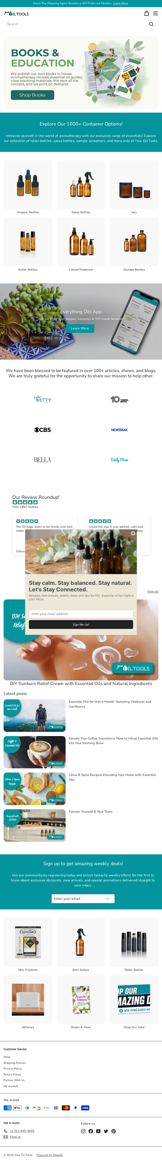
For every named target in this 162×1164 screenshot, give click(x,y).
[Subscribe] (107, 898)
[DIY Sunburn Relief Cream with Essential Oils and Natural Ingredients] (81, 639)
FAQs (7, 1057)
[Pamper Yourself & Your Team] (35, 825)
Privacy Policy (13, 1069)
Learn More (80, 328)
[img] (83, 502)
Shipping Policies (15, 1063)
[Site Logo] (119, 430)
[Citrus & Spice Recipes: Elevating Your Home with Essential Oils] (35, 789)
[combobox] (81, 24)
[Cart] (146, 13)
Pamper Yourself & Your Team (90, 811)
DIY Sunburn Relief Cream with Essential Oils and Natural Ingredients (81, 684)
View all (152, 591)
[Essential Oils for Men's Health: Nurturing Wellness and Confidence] (35, 715)
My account (11, 1086)
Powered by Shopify (49, 1155)
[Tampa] (119, 399)
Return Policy (12, 1074)
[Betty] (42, 399)
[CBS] (42, 430)
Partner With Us (14, 1080)
